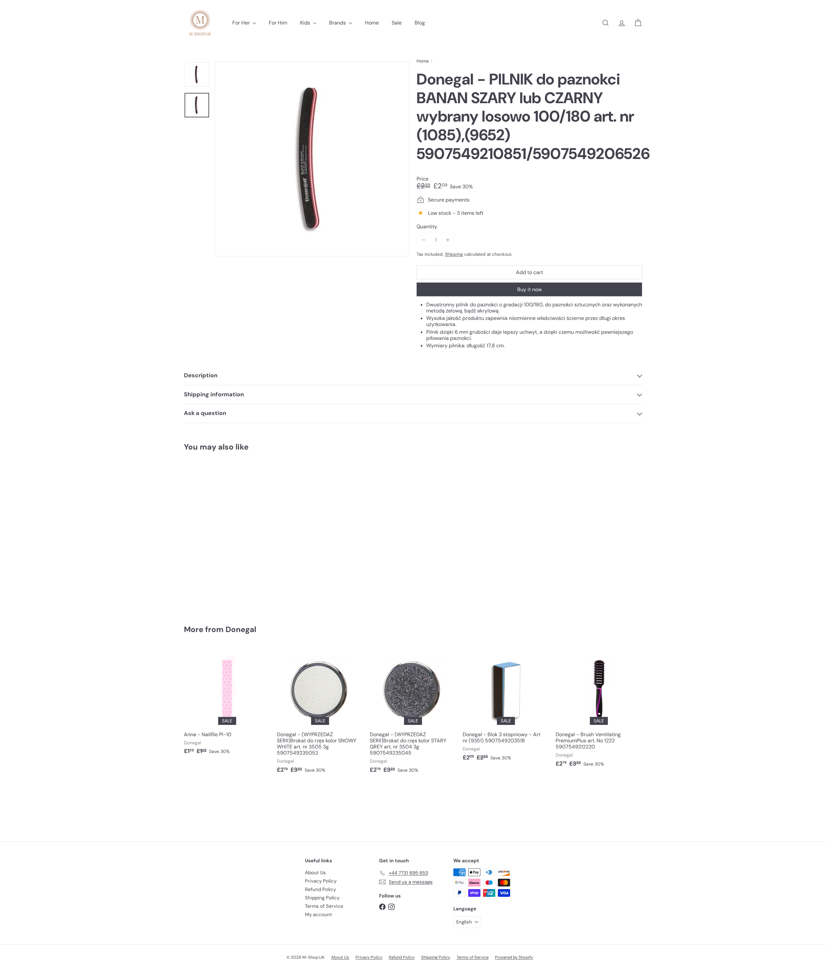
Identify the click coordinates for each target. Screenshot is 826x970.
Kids (305, 22)
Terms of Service (324, 906)
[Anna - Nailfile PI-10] (227, 704)
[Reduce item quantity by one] (423, 240)
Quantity (427, 226)
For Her (241, 22)
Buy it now (529, 289)
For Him (278, 22)
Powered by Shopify (514, 957)
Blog (420, 22)
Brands (338, 22)
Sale (397, 22)
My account (318, 914)
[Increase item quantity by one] (448, 240)
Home (372, 22)
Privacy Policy (321, 881)
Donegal (241, 629)
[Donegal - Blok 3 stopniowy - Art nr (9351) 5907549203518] (506, 707)
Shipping (454, 254)
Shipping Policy (322, 898)
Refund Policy (320, 889)
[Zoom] (312, 159)
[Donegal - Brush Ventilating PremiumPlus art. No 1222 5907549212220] (599, 710)
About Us (315, 872)
